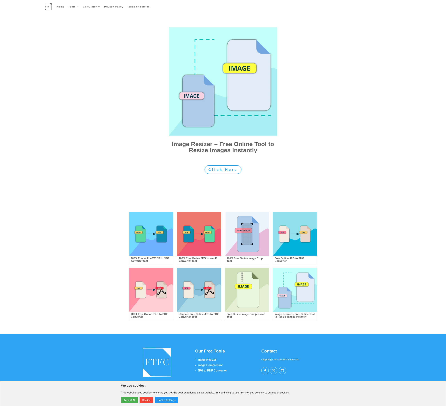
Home (60, 6)
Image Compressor (210, 365)
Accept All (129, 400)
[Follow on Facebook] (265, 370)
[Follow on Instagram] (282, 370)
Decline (146, 400)
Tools (72, 6)
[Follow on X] (273, 370)
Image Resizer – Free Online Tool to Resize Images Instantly (223, 147)
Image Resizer (207, 359)
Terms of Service (138, 6)
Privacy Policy (113, 6)
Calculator (90, 6)
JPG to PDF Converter (212, 370)
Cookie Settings (166, 400)
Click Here (223, 170)
